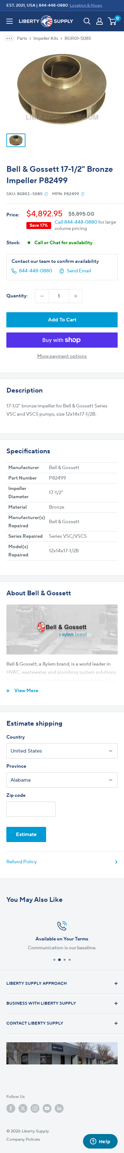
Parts (22, 38)
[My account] (99, 21)
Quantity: (17, 296)
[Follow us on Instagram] (35, 1108)
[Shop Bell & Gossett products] (62, 629)
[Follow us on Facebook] (10, 1108)
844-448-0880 (53, 5)
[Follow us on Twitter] (22, 1108)
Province (16, 766)
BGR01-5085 (78, 38)
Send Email (79, 271)
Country (15, 737)
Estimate (26, 834)
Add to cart (62, 320)
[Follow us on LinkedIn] (59, 1108)
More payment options (62, 356)
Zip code (15, 795)
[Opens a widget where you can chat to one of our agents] (100, 1142)
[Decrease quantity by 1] (42, 296)
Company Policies (23, 1139)
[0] (112, 21)
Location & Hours (86, 5)
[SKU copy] (46, 194)
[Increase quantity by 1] (75, 296)
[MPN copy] (82, 194)
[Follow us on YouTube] (47, 1108)
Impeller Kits (45, 38)
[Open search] (87, 21)
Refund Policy (21, 862)
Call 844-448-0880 (76, 222)
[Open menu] (9, 21)
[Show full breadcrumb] (11, 38)
